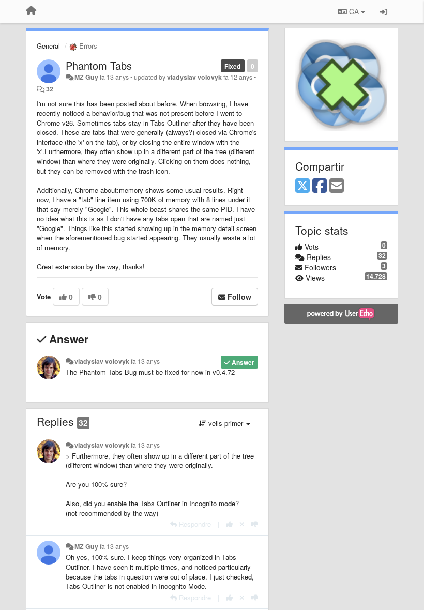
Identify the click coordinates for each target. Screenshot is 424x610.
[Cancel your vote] (242, 524)
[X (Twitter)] (302, 186)
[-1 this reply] (254, 524)
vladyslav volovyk (194, 77)
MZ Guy (86, 77)
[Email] (336, 186)
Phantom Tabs (99, 65)
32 (49, 89)
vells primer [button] (225, 423)
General (48, 46)
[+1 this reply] (229, 524)
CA (354, 11)
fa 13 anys (145, 361)
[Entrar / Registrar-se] (383, 11)
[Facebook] (319, 186)
